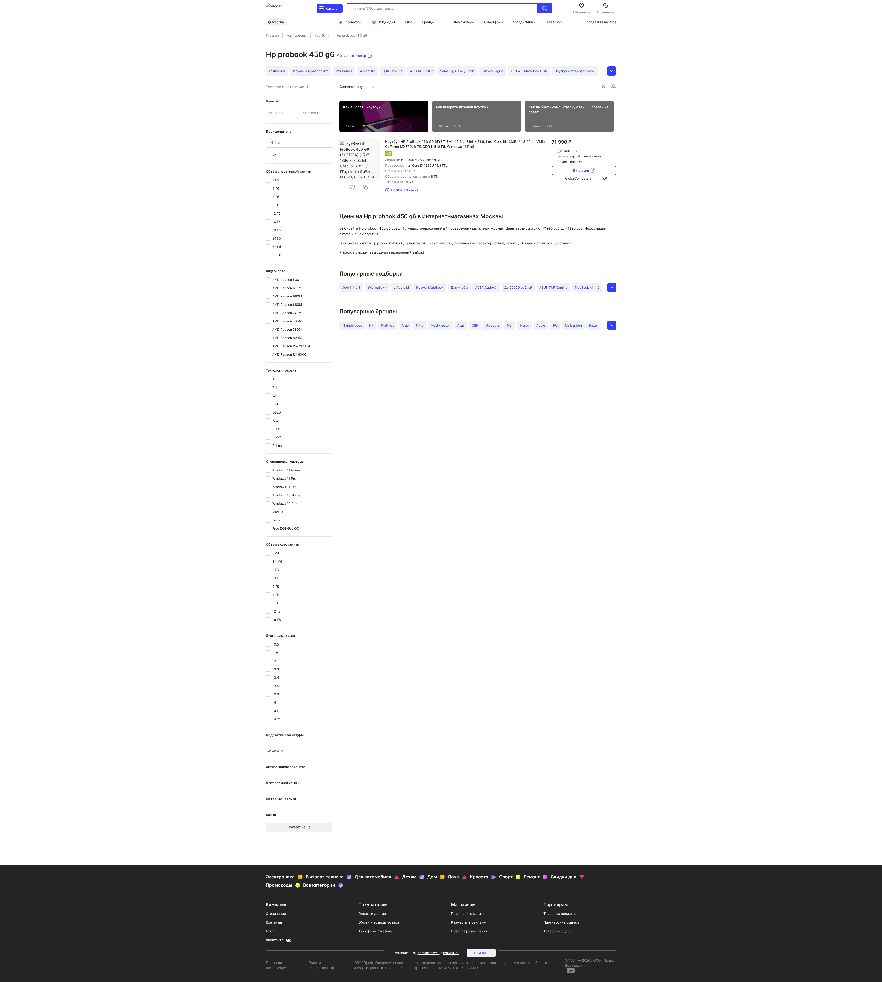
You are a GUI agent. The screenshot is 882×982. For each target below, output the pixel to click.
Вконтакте (274, 940)
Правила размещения (469, 931)
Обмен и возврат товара (378, 922)
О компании (276, 913)
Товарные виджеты (559, 913)
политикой (451, 953)
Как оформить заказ (375, 931)
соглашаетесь (429, 953)
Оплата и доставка (373, 913)
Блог (270, 931)
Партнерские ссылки (561, 922)
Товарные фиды (556, 931)
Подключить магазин (469, 913)
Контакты (274, 922)
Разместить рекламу (468, 922)
